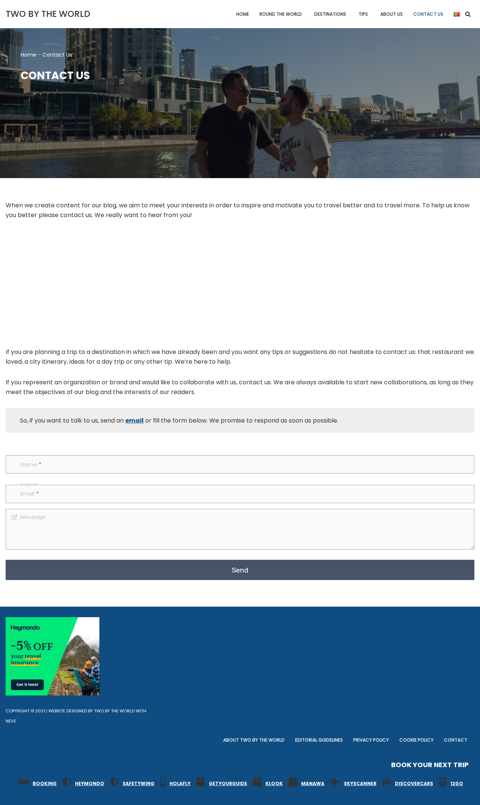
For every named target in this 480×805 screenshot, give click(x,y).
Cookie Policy (416, 740)
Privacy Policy (371, 740)
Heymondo (89, 783)
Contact (455, 740)
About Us (391, 14)
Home (242, 14)
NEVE (11, 721)
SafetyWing (138, 783)
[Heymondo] (52, 693)
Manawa (312, 783)
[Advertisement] (240, 283)
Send (240, 569)
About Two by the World (254, 740)
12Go (456, 783)
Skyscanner (360, 783)
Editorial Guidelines (319, 740)
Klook (274, 783)
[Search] (468, 14)
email (134, 420)
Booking (45, 783)
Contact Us (428, 14)
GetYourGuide (228, 783)
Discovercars (414, 783)
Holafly (180, 783)
